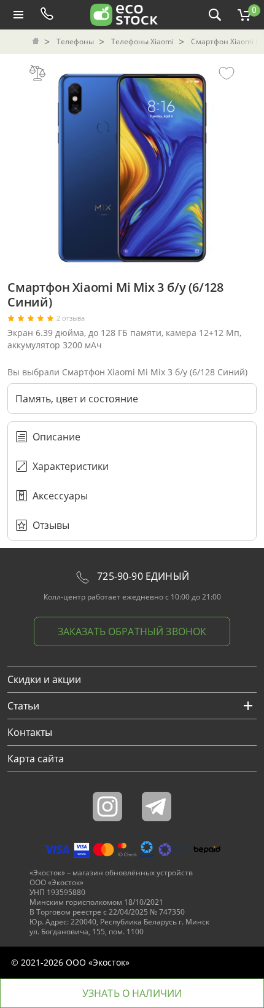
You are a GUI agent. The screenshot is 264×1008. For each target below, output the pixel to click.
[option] (132, 164)
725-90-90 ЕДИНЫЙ (142, 576)
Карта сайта (35, 758)
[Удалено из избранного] (226, 72)
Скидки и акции (44, 679)
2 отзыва (70, 318)
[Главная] (37, 42)
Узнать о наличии (132, 993)
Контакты (29, 732)
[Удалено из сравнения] (37, 72)
